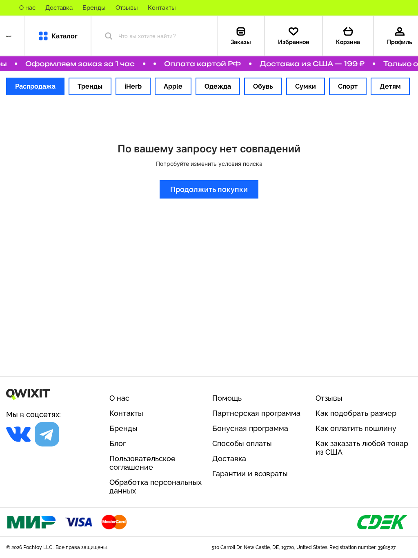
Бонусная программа (250, 428)
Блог (117, 443)
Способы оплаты (242, 443)
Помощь (227, 398)
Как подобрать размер (356, 413)
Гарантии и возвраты (250, 473)
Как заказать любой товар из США (362, 447)
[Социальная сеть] (18, 434)
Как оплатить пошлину (356, 428)
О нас (27, 7)
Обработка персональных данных (155, 486)
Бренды (94, 7)
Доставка (59, 7)
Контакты (162, 7)
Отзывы (127, 7)
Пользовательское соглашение (142, 462)
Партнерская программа (256, 413)
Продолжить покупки (209, 189)
